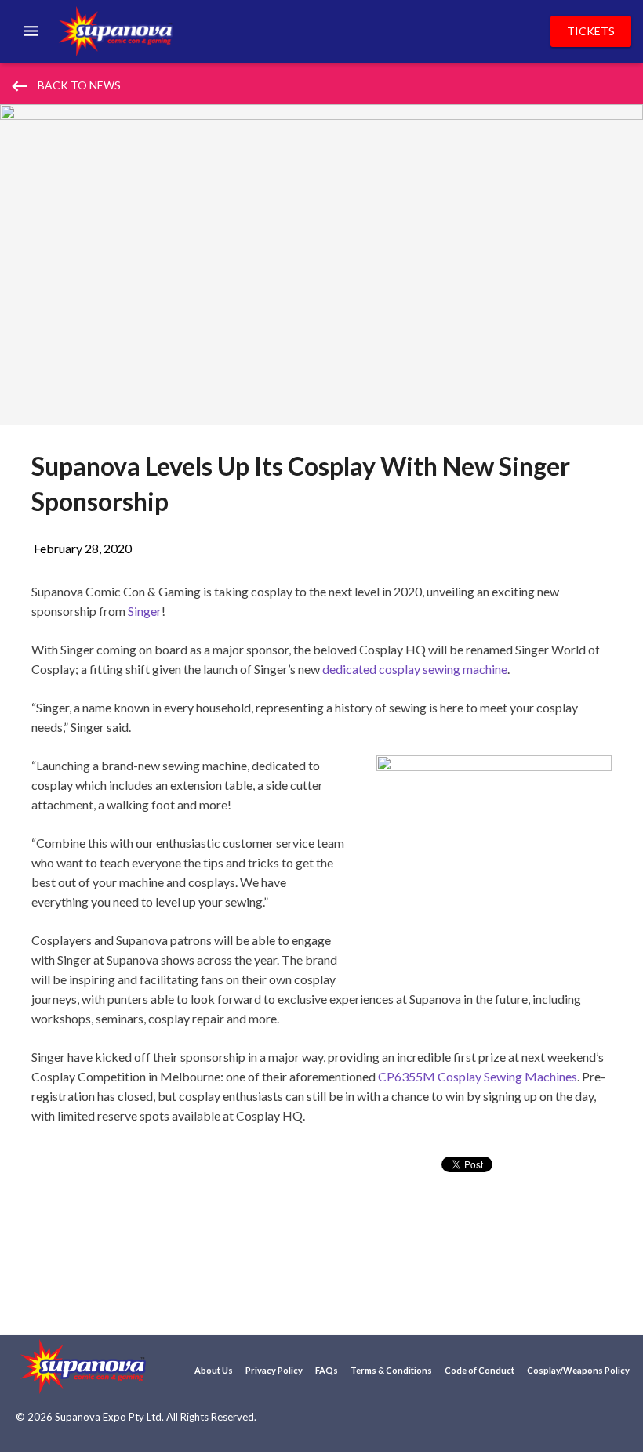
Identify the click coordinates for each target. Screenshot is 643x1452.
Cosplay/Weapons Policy (578, 1370)
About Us (213, 1370)
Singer (145, 610)
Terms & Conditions (391, 1370)
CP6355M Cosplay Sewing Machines (477, 1076)
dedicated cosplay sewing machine (414, 668)
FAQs (326, 1370)
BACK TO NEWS (65, 86)
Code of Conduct (479, 1370)
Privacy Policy (274, 1370)
